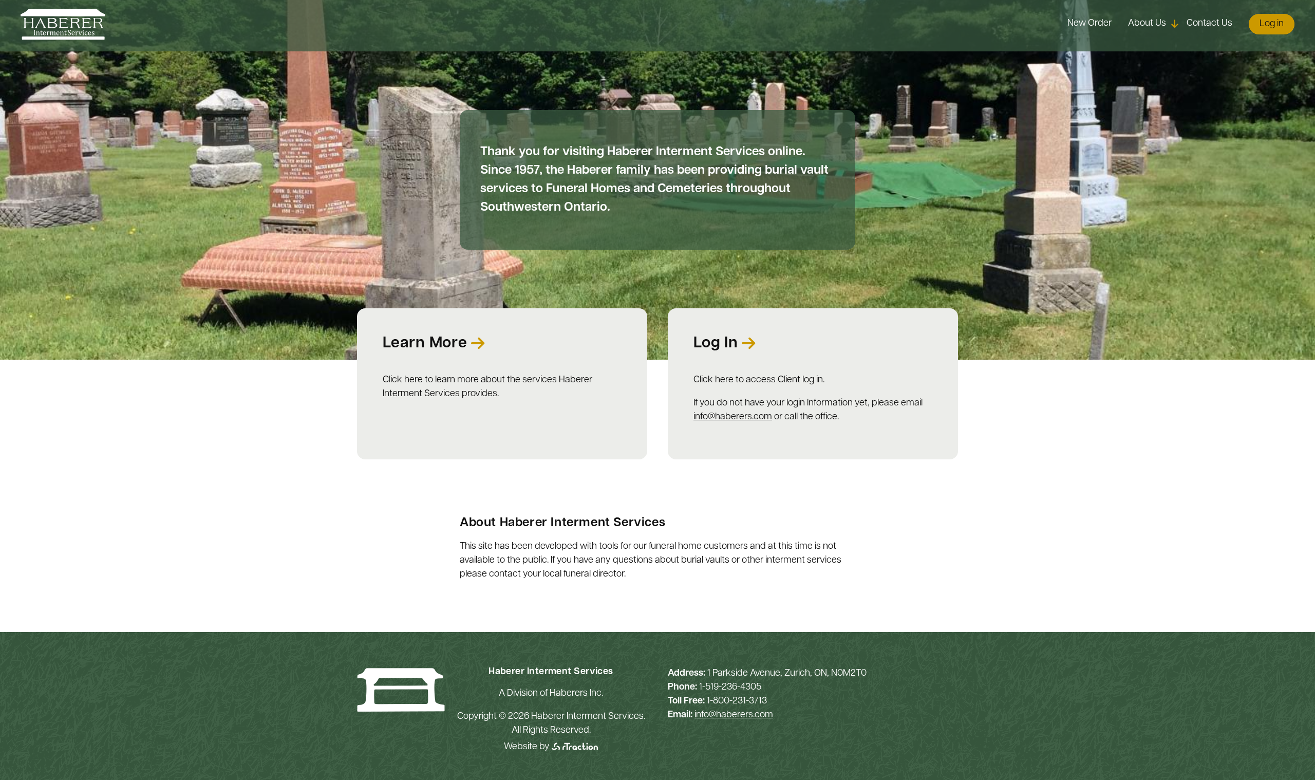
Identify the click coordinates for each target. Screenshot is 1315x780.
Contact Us (1209, 23)
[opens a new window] (575, 747)
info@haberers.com (732, 417)
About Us (1147, 23)
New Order (1089, 23)
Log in (1272, 24)
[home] (63, 38)
